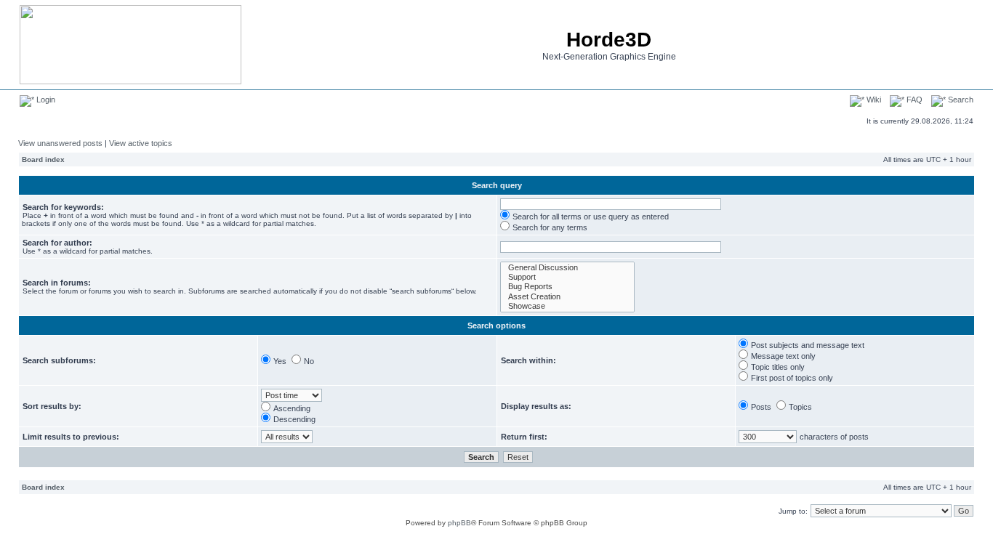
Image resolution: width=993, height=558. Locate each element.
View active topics (140, 143)
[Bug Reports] (567, 286)
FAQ (913, 99)
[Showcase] (567, 306)
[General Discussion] (567, 267)
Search (959, 99)
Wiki (872, 99)
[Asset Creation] (567, 297)
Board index (43, 159)
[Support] (567, 277)
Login (44, 99)
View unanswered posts (60, 143)
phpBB (459, 523)
